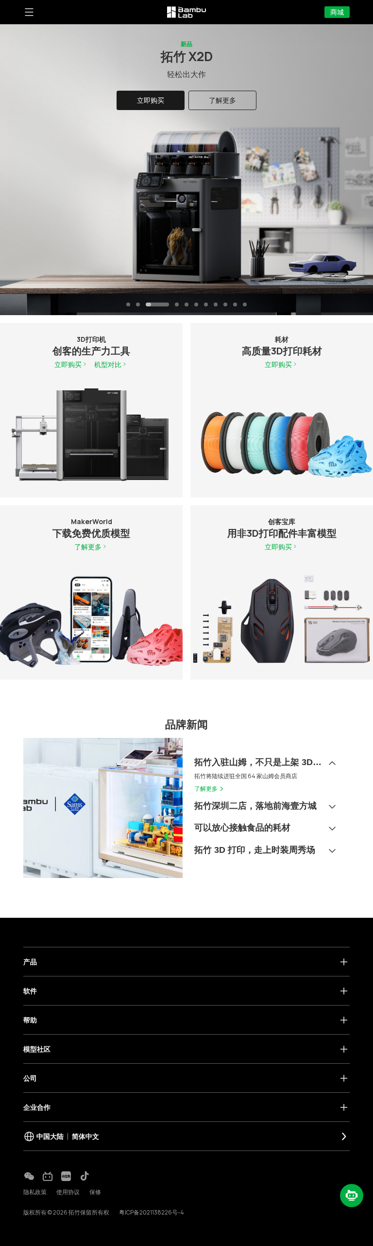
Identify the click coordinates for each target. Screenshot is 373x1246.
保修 (95, 1192)
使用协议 (68, 1192)
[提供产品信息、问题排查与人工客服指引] (351, 1195)
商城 (337, 11)
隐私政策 (35, 1192)
